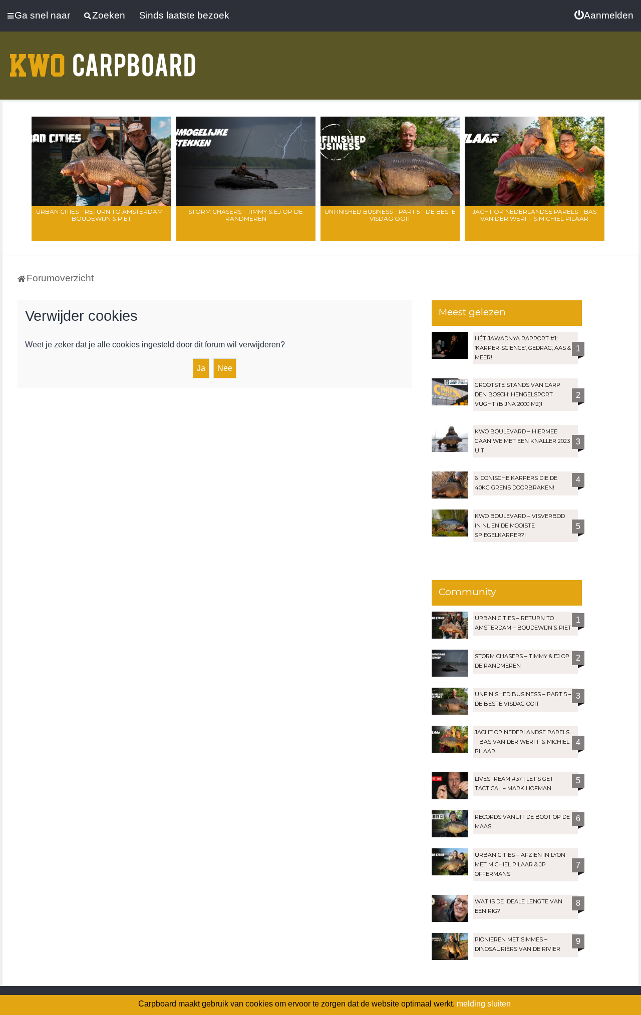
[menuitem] (603, 16)
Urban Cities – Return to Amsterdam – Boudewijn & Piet (101, 215)
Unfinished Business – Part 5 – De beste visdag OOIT (390, 215)
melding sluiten (484, 1003)
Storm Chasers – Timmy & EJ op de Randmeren (245, 215)
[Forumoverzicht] (102, 59)
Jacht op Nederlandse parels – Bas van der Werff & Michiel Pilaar (534, 215)
